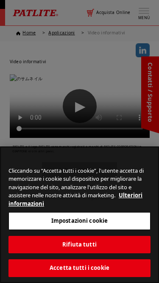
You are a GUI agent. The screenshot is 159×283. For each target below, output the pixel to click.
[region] (79, 214)
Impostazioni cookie (79, 220)
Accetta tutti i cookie (79, 268)
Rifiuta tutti (79, 244)
